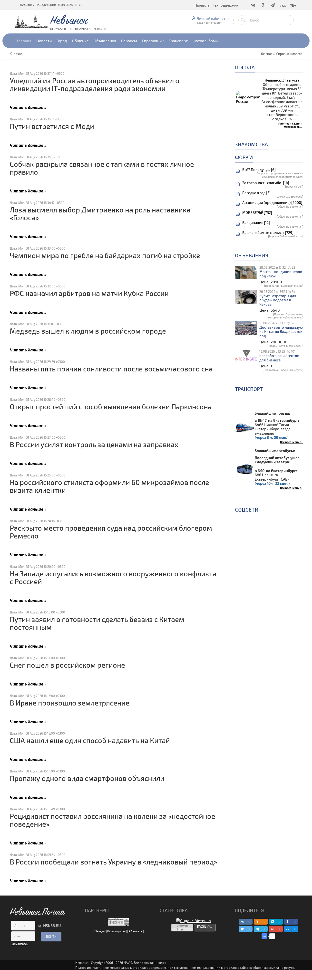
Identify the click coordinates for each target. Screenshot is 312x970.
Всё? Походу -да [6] (259, 170)
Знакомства (251, 144)
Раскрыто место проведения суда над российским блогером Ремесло (111, 532)
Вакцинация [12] (256, 223)
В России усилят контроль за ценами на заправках (94, 444)
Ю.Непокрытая (116, 931)
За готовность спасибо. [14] (265, 183)
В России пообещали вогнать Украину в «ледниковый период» (113, 861)
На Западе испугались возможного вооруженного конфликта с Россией (113, 577)
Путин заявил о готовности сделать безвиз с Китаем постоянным (97, 623)
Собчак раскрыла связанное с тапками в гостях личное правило (102, 168)
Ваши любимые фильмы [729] (267, 233)
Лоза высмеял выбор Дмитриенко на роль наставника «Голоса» (100, 213)
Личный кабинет (211, 18)
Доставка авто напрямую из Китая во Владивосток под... (281, 331)
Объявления (251, 255)
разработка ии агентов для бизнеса (279, 358)
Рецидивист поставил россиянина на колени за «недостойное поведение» (112, 820)
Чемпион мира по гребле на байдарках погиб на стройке (105, 255)
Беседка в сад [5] (256, 193)
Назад (18, 54)
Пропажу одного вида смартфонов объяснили (87, 778)
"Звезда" (100, 931)
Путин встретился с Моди (52, 126)
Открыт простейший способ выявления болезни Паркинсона (111, 406)
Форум (244, 157)
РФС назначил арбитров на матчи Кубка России (89, 293)
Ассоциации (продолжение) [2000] (272, 202)
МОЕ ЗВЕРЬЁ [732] (257, 213)
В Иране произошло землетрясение (69, 702)
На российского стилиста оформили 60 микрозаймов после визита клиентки (109, 486)
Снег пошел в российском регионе (67, 665)
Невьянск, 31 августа (282, 80)
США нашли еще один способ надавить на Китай (90, 740)
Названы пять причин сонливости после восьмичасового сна (111, 368)
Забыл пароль (19, 943)
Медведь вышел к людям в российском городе (88, 331)
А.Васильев (135, 931)
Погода (245, 67)
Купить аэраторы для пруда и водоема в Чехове (277, 300)
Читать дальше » (28, 107)
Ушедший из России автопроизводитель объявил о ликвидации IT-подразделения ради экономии (94, 84)
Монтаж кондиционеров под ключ (280, 274)
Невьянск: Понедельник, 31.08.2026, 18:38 (51, 5)
